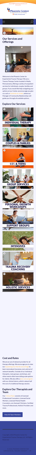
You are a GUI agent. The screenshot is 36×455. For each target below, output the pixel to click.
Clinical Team (10, 396)
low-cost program (26, 379)
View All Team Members (12, 415)
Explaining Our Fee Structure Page (17, 367)
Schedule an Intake (16, 93)
